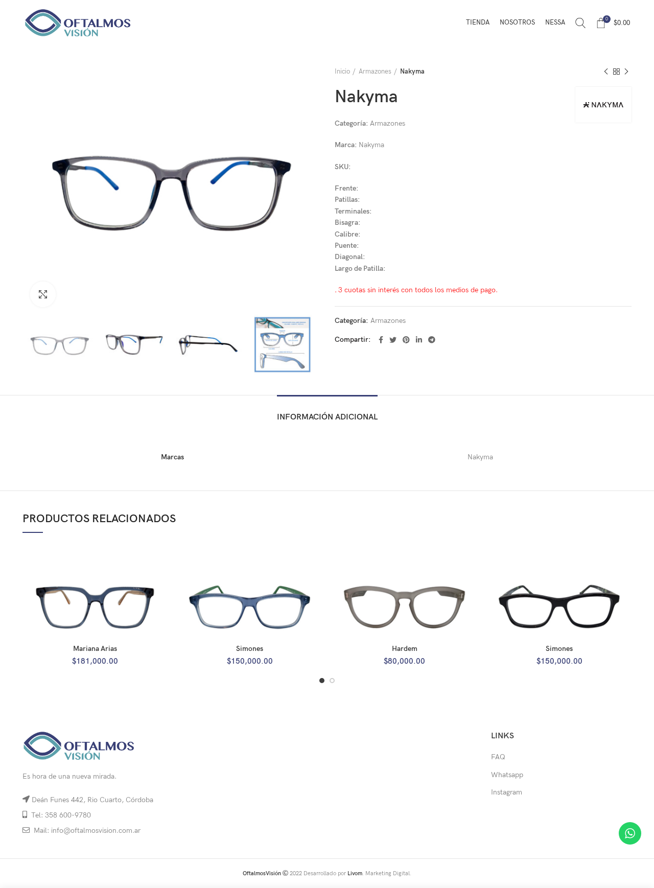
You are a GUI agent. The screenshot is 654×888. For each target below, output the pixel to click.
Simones (249, 648)
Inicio (342, 71)
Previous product (606, 71)
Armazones (375, 71)
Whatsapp (507, 774)
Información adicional (327, 417)
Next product (626, 71)
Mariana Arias (95, 648)
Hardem (404, 648)
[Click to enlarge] (43, 294)
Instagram (506, 792)
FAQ (498, 757)
